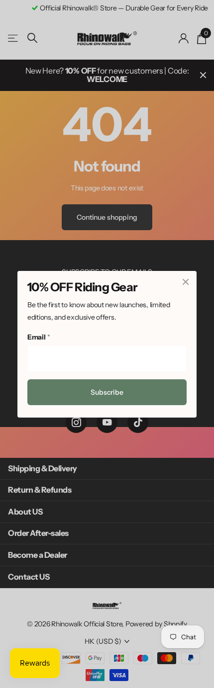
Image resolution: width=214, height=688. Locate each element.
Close (186, 282)
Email (38, 337)
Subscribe (107, 392)
